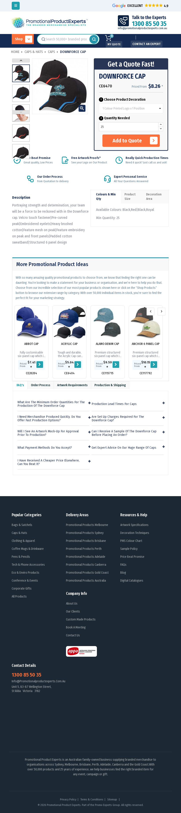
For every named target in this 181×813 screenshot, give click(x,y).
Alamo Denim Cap (107, 344)
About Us (71, 603)
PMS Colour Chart (131, 541)
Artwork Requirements (72, 385)
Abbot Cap (31, 344)
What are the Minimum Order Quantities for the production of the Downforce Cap (51, 404)
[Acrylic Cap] (70, 322)
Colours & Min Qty (106, 197)
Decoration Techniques (134, 533)
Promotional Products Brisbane (86, 541)
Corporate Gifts (22, 588)
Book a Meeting (76, 627)
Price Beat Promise (132, 557)
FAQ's (20, 385)
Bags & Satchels (22, 525)
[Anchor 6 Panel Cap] (146, 322)
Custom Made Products (81, 619)
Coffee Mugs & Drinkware (28, 549)
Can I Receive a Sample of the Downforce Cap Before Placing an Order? (124, 433)
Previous (21, 112)
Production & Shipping (110, 385)
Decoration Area (154, 197)
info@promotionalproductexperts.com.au (142, 28)
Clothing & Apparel (23, 541)
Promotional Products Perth (84, 549)
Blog (123, 573)
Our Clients (73, 611)
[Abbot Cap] (31, 322)
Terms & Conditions (91, 799)
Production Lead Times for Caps (114, 404)
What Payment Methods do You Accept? (44, 448)
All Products (19, 596)
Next (21, 60)
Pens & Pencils (21, 557)
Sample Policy (129, 549)
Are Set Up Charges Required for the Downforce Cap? (118, 418)
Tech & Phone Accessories (28, 565)
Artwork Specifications (134, 525)
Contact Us (73, 635)
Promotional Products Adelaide (85, 557)
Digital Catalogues (131, 580)
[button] (140, 6)
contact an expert (146, 44)
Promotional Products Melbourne (87, 525)
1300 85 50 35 (26, 675)
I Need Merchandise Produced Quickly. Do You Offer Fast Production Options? (49, 418)
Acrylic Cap (69, 344)
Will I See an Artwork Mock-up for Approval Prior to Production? (48, 433)
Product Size (130, 197)
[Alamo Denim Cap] (107, 322)
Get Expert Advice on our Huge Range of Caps (124, 448)
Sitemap (112, 799)
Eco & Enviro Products (25, 573)
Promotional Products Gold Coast (87, 573)
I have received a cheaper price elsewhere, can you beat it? (48, 462)
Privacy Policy (68, 799)
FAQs (123, 565)
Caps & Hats (19, 533)
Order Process (40, 385)
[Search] (93, 39)
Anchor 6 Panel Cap (146, 344)
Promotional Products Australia (86, 580)
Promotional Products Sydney (85, 533)
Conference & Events (25, 580)
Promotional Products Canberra (86, 565)
